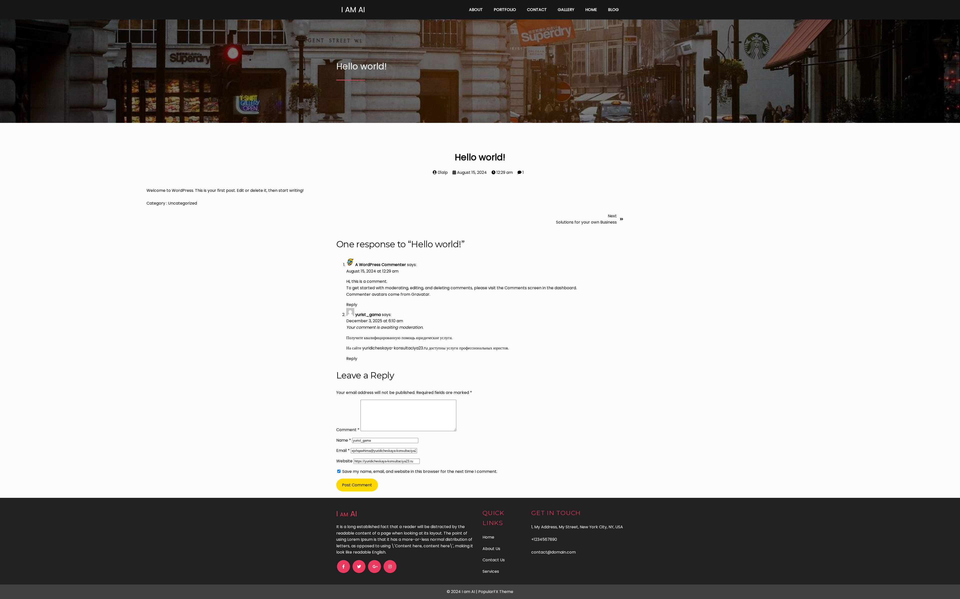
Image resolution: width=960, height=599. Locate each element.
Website (344, 461)
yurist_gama (368, 314)
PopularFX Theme (495, 592)
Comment (348, 430)
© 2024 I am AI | (462, 592)
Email (343, 450)
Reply (351, 304)
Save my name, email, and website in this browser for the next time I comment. (419, 471)
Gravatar (420, 294)
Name (343, 440)
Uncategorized (182, 203)
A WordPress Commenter (380, 265)
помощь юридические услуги (427, 338)
